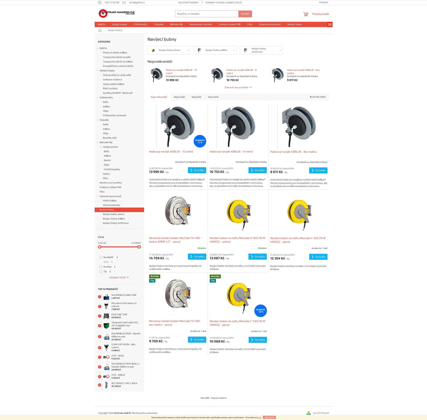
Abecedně (213, 97)
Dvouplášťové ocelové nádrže (118, 66)
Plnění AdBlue (110, 200)
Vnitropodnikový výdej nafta (117, 75)
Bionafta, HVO (110, 138)
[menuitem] (102, 24)
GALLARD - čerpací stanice (213, 398)
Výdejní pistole (110, 147)
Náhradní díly (106, 142)
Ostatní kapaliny (112, 169)
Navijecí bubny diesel (113, 214)
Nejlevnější (179, 97)
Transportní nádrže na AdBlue (118, 61)
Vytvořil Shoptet (321, 413)
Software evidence (112, 79)
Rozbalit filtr (117, 277)
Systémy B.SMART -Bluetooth (118, 93)
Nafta (105, 102)
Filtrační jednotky (111, 205)
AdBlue (106, 106)
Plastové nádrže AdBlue (115, 52)
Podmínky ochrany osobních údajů (223, 2)
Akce (108, 262)
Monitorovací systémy (111, 182)
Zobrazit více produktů (236, 87)
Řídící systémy (110, 88)
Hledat (245, 13)
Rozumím (269, 417)
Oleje (105, 111)
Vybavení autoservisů (110, 196)
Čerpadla (104, 120)
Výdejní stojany (107, 70)
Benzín (107, 160)
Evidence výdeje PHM (110, 187)
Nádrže (103, 48)
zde (259, 417)
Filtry (105, 178)
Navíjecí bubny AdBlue (114, 218)
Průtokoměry (106, 97)
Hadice (106, 174)
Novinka (109, 267)
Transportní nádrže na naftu (117, 57)
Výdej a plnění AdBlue (113, 84)
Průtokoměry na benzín (114, 115)
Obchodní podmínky (188, 2)
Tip (107, 271)
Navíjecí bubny (107, 209)
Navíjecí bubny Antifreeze (116, 223)
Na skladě (111, 257)
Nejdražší (196, 97)
